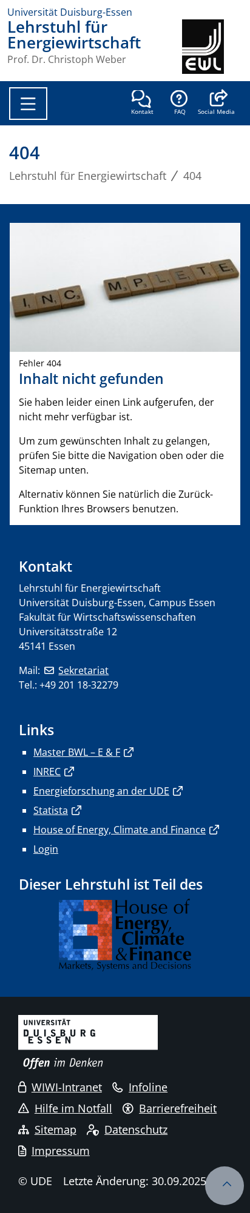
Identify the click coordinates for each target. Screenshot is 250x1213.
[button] (216, 103)
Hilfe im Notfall (73, 1108)
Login (45, 849)
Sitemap (55, 1129)
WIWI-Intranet (67, 1087)
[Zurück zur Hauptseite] (212, 46)
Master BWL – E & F (76, 752)
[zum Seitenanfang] (224, 1185)
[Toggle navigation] (28, 103)
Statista (50, 810)
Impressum (61, 1150)
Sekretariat (83, 670)
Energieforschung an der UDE (101, 791)
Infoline (148, 1087)
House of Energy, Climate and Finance (119, 829)
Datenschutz (135, 1129)
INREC (47, 771)
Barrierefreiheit (178, 1108)
